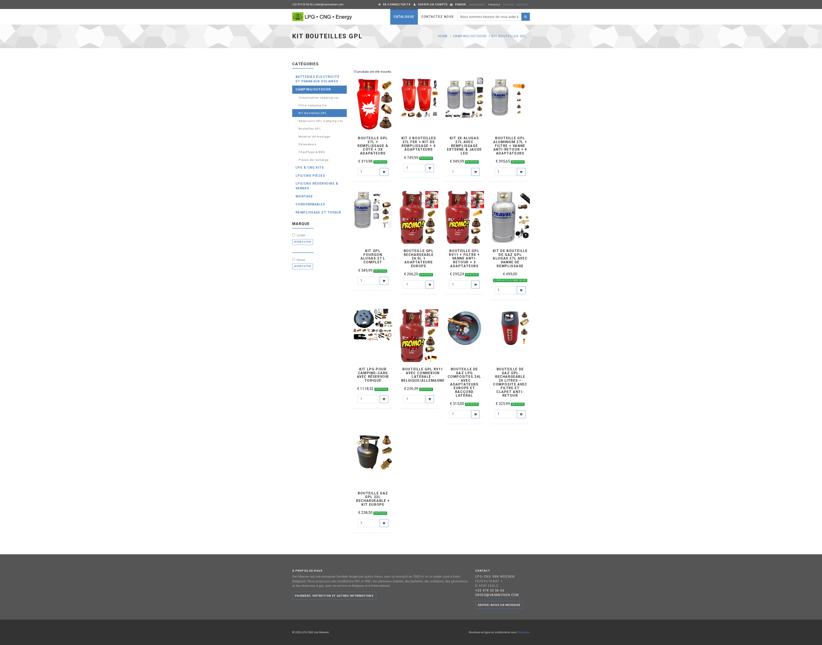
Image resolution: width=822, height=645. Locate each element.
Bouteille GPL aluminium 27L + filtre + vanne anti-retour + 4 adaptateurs (510, 145)
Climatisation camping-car (319, 97)
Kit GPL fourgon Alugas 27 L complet (372, 256)
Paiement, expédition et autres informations (334, 595)
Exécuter (303, 241)
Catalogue (404, 17)
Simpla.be (524, 632)
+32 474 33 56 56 (302, 4)
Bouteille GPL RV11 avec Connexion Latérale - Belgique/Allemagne (423, 374)
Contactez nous (437, 17)
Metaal (300, 259)
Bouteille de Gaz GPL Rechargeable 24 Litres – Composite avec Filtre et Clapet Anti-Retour (510, 382)
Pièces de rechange (314, 160)
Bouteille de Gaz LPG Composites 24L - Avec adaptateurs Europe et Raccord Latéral (464, 382)
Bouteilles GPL (310, 128)
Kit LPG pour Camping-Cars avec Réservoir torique (373, 374)
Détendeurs (307, 144)
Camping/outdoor (470, 36)
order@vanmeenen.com (329, 4)
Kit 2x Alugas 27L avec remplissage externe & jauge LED (464, 145)
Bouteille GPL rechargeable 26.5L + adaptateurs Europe (419, 258)
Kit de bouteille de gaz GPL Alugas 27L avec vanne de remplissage (510, 258)
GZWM (300, 235)
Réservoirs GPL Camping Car (321, 121)
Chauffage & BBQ (312, 152)
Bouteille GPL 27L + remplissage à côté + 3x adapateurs (372, 145)
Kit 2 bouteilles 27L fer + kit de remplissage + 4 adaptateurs (418, 143)
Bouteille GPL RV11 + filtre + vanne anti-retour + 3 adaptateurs (464, 258)
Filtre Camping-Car (313, 105)
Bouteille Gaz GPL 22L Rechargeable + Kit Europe (373, 498)
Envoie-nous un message (499, 604)
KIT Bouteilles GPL (509, 36)
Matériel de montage (314, 136)
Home (443, 36)
